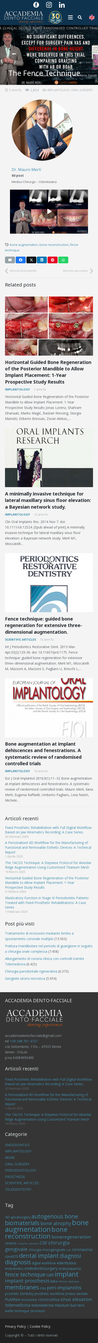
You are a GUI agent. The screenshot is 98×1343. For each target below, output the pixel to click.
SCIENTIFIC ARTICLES (20, 640)
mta (43, 1288)
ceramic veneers (28, 1243)
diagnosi (70, 1256)
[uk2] (92, 17)
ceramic (11, 1243)
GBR (50, 1275)
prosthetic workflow (49, 1293)
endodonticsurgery (41, 1268)
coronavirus (82, 1249)
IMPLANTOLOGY (58, 90)
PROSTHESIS (15, 1176)
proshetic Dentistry (19, 1293)
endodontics (14, 1268)
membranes (22, 1287)
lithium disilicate (69, 1281)
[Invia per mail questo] (10, 260)
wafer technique (17, 1311)
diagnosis (18, 1262)
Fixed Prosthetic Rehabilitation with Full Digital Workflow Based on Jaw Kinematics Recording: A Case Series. (48, 830)
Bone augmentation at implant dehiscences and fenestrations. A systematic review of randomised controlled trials (43, 754)
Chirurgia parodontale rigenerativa (31, 971)
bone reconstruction (54, 245)
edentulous (66, 1263)
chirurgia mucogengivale (47, 1249)
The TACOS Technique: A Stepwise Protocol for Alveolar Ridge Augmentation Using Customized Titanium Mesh (48, 865)
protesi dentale (76, 1293)
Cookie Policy (40, 1326)
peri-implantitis (64, 1287)
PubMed (12, 1299)
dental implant (39, 1255)
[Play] (49, 212)
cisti (68, 1250)
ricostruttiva (48, 1299)
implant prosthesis (27, 1280)
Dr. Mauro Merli (26, 169)
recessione (29, 1299)
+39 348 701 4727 (24, 1041)
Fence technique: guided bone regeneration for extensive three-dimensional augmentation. (43, 625)
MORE (10, 1157)
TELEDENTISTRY (18, 1189)
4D (7, 1217)
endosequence (70, 1268)
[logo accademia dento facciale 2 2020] (23, 17)
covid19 (11, 1256)
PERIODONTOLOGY (20, 1170)
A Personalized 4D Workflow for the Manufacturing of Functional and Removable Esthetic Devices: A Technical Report (48, 847)
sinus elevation (76, 1299)
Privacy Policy (15, 1326)
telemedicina (17, 1305)
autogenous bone (54, 1216)
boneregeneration (71, 1237)
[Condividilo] (21, 260)
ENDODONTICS (17, 1145)
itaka (54, 1281)
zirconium (37, 1311)
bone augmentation (24, 245)
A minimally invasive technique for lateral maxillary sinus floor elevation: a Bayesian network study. (48, 500)
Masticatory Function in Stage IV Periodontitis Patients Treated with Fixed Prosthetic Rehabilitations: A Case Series (47, 902)
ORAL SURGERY (82, 90)
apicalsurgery (20, 1217)
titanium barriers (69, 1305)
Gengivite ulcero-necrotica (25, 978)
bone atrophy (55, 1223)
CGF (43, 1243)
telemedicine (42, 1305)
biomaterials (22, 1223)
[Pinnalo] (53, 260)
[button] (70, 17)
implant (66, 1273)
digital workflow (44, 1263)
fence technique (25, 1274)
